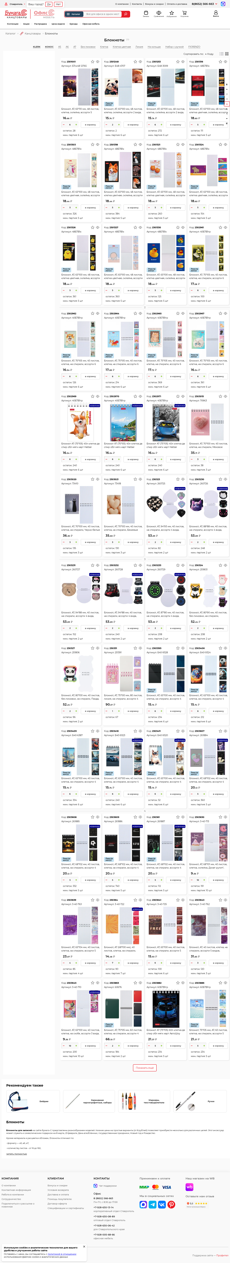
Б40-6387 (77, 735)
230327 (71, 648)
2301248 (114, 61)
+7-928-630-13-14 (104, 1207)
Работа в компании (13, 1194)
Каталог (76, 14)
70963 (203, 400)
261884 (204, 735)
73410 (75, 483)
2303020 (72, 479)
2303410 (114, 731)
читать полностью (16, 1153)
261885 (76, 821)
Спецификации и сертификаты (66, 1208)
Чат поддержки (108, 1185)
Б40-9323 (120, 735)
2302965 (156, 313)
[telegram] (152, 1205)
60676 (118, 987)
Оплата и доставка (177, 4)
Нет (58, 4)
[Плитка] (227, 54)
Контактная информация (16, 1190)
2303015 (199, 396)
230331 (113, 648)
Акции (26, 24)
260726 (204, 483)
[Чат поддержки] (222, 3)
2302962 (71, 313)
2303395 (156, 648)
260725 (161, 483)
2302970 (114, 396)
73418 (118, 483)
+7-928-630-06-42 (104, 1225)
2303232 (114, 565)
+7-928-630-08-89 (104, 1216)
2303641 (156, 900)
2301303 (71, 144)
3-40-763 (77, 904)
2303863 (114, 983)
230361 (156, 817)
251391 (118, 652)
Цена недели (58, 24)
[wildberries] (189, 1187)
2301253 (156, 61)
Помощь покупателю (60, 1199)
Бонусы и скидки (154, 4)
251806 (76, 652)
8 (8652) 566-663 (103, 1198)
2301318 (114, 144)
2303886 (199, 983)
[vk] (143, 1205)
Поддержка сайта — (210, 1255)
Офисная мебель (91, 24)
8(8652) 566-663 (203, 3)
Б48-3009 (162, 65)
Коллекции (12, 24)
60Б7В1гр (162, 987)
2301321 (156, 144)
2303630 (199, 817)
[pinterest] (171, 1205)
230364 (114, 900)
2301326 (71, 227)
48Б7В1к (119, 148)
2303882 (156, 983)
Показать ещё (145, 1067)
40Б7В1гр (205, 231)
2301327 (114, 227)
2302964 (114, 313)
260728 (119, 569)
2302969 (71, 396)
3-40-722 (119, 904)
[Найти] (126, 14)
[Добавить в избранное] (92, 61)
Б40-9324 (205, 652)
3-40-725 (162, 904)
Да (49, 4)
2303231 (71, 565)
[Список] (221, 54)
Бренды (74, 24)
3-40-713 (204, 821)
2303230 (199, 479)
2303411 (156, 731)
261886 (119, 821)
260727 (76, 569)
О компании (122, 4)
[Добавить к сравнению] (97, 61)
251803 (203, 569)
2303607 (199, 731)
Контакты (137, 4)
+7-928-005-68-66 (104, 1234)
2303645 (71, 983)
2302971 (156, 396)
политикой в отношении (62, 1254)
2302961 (199, 227)
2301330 (156, 227)
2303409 (72, 731)
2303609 (114, 817)
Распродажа (40, 24)
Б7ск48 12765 (79, 65)
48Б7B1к (205, 65)
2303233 (156, 565)
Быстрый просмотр (81, 80)
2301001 (71, 61)
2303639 (71, 900)
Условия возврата (58, 1190)
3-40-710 (76, 987)
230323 (156, 479)
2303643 (199, 900)
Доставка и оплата (58, 1194)
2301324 (199, 144)
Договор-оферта (57, 1203)
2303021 (114, 479)
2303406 (200, 648)
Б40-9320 (162, 735)
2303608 (72, 817)
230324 (199, 565)
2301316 (199, 61)
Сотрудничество (11, 1199)
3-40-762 (205, 904)
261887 (161, 821)
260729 (161, 569)
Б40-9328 (162, 652)
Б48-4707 (120, 65)
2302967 (199, 313)
